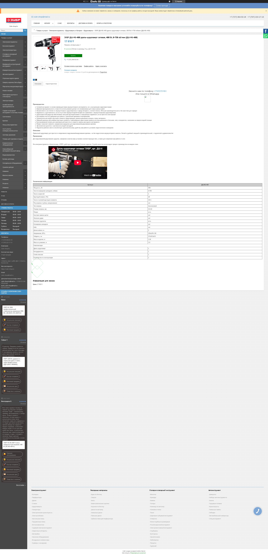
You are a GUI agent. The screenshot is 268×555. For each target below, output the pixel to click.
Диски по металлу (97, 510)
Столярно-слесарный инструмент (10, 55)
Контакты (70, 23)
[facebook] (34, 80)
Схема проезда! (162, 5)
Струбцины (154, 531)
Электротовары (8, 101)
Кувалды (153, 497)
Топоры (152, 503)
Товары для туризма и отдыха (13, 139)
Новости (4, 192)
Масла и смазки (8, 175)
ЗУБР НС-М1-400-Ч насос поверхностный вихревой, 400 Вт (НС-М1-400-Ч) (12, 444)
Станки (34, 503)
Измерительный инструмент (12, 70)
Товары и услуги (6, 38)
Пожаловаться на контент (138, 553)
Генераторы (36, 510)
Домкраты (212, 494)
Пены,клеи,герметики (10, 125)
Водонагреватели (9, 155)
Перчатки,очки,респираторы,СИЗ (14, 86)
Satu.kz (143, 551)
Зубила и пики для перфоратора (102, 519)
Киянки (152, 500)
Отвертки (153, 519)
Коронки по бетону (97, 506)
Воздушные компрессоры (40, 540)
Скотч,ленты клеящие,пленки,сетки (10, 130)
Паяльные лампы (215, 510)
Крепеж (5, 121)
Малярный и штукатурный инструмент (11, 65)
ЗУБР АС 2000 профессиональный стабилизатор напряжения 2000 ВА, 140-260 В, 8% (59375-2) (13, 310)
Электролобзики (37, 516)
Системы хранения (9, 135)
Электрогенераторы (9, 50)
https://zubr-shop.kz (7, 269)
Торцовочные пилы (38, 522)
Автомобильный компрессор (219, 516)
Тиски (152, 513)
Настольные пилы (38, 519)
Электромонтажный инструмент (161, 528)
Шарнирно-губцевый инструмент (161, 516)
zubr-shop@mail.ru (7, 275)
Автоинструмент (8, 74)
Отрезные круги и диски (11, 78)
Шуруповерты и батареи (73, 30)
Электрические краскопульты (42, 513)
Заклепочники (155, 537)
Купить (73, 56)
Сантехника (7, 117)
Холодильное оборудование (12, 163)
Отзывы (4, 200)
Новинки (5, 171)
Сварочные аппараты (39, 531)
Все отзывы (20, 485)
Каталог (47, 23)
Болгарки (35, 494)
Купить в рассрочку (104, 23)
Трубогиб (153, 546)
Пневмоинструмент (9, 60)
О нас (3, 196)
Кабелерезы (154, 540)
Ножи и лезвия (7, 90)
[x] (36, 80)
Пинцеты (153, 543)
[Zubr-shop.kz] (14, 20)
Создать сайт (106, 1)
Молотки (153, 494)
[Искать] (25, 30)
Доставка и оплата (7, 204)
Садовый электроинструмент (42, 528)
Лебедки (212, 513)
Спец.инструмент (215, 519)
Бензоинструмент (9, 46)
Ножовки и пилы (155, 510)
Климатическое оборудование (8, 144)
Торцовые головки (215, 503)
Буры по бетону (96, 494)
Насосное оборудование (40, 537)
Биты (93, 500)
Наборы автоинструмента (218, 497)
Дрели (34, 500)
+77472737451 (160, 91)
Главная (37, 23)
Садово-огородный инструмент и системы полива (13, 111)
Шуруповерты (88, 30)
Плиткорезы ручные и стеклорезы (10, 95)
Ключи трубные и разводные (160, 522)
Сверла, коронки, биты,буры (12, 82)
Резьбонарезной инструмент (160, 525)
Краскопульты (214, 506)
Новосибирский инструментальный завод (11, 150)
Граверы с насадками (39, 543)
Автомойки (36, 534)
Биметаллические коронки (100, 503)
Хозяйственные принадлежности (8, 105)
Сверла (93, 497)
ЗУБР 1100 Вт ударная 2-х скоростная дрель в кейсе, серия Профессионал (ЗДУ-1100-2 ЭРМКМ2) (11, 361)
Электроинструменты (10, 42)
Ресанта (5, 183)
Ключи (211, 500)
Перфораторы (37, 497)
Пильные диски (96, 516)
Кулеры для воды (8, 159)
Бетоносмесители (38, 525)
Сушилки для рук (8, 167)
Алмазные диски (96, 513)
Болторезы (154, 534)
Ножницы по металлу (157, 506)
